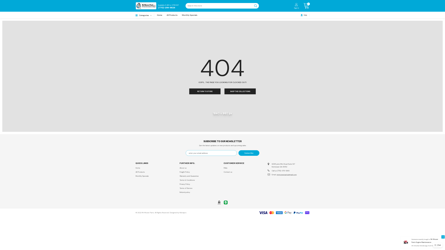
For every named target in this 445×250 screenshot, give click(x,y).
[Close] (443, 237)
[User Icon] (296, 4)
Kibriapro (183, 213)
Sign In (296, 8)
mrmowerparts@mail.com (287, 175)
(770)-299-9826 (166, 7)
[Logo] (146, 6)
